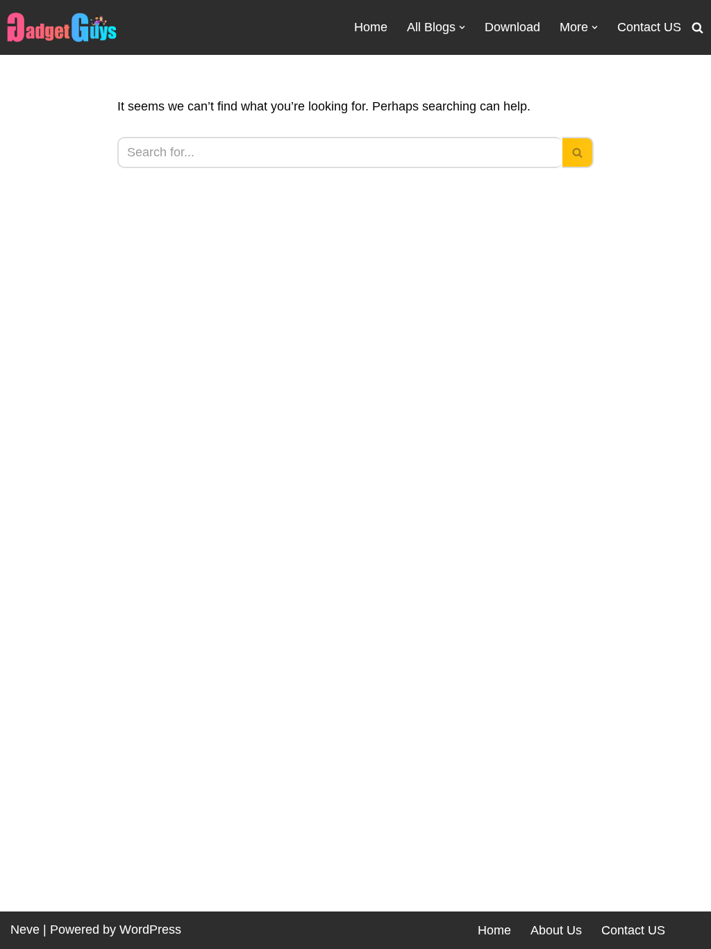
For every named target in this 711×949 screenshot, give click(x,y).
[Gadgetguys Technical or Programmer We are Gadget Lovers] (62, 27)
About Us (556, 930)
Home (370, 27)
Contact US (649, 27)
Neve (25, 929)
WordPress (150, 929)
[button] (462, 27)
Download (512, 27)
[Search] (697, 27)
